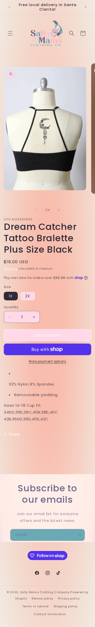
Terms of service (35, 606)
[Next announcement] (85, 7)
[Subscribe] (79, 535)
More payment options (47, 361)
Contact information (50, 614)
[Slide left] (36, 209)
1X (11, 296)
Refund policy (42, 598)
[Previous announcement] (9, 7)
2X (27, 296)
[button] (10, 33)
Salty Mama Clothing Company (45, 592)
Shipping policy (65, 606)
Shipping (10, 269)
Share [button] (14, 434)
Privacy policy (69, 598)
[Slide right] (58, 209)
